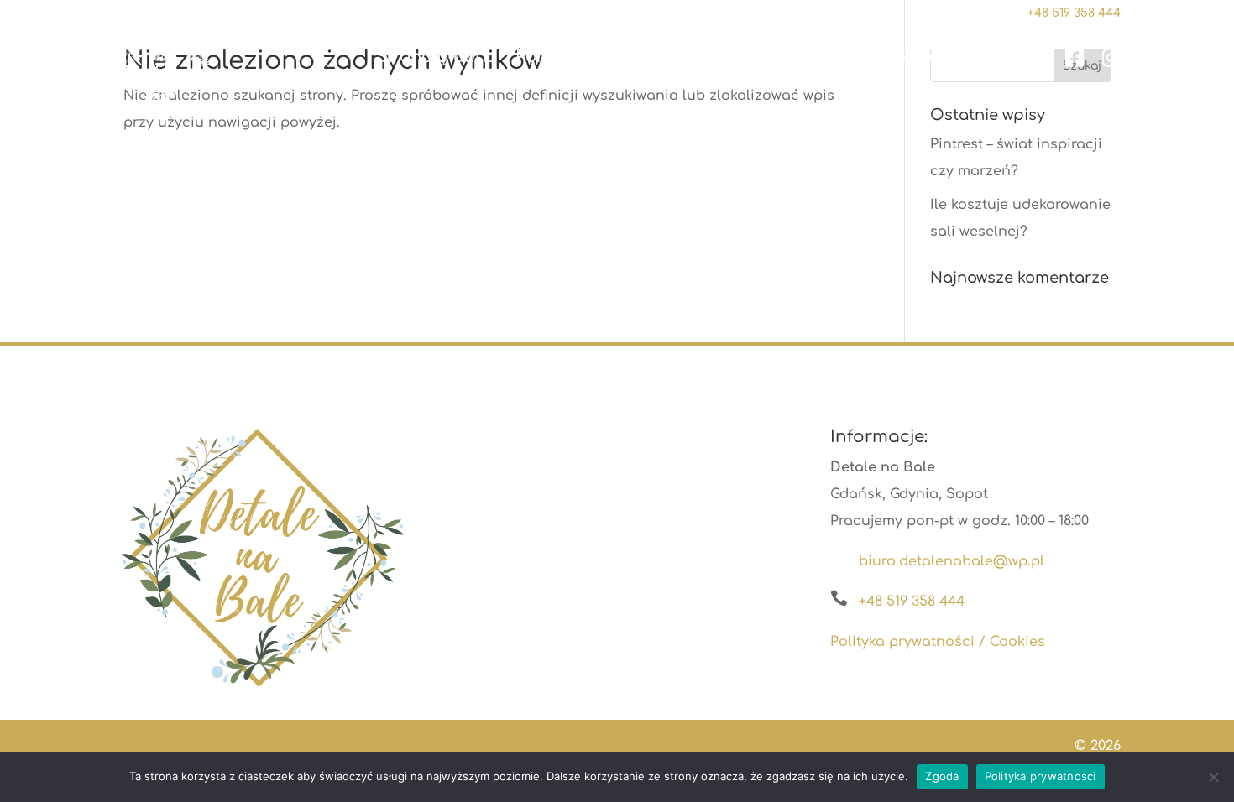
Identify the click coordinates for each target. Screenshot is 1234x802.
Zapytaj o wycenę (973, 57)
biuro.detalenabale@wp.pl (951, 561)
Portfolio (551, 57)
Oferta (635, 57)
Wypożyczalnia (745, 57)
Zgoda (942, 776)
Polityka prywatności (1040, 776)
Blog (862, 57)
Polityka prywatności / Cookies (937, 641)
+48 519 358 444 (912, 601)
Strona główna (436, 57)
